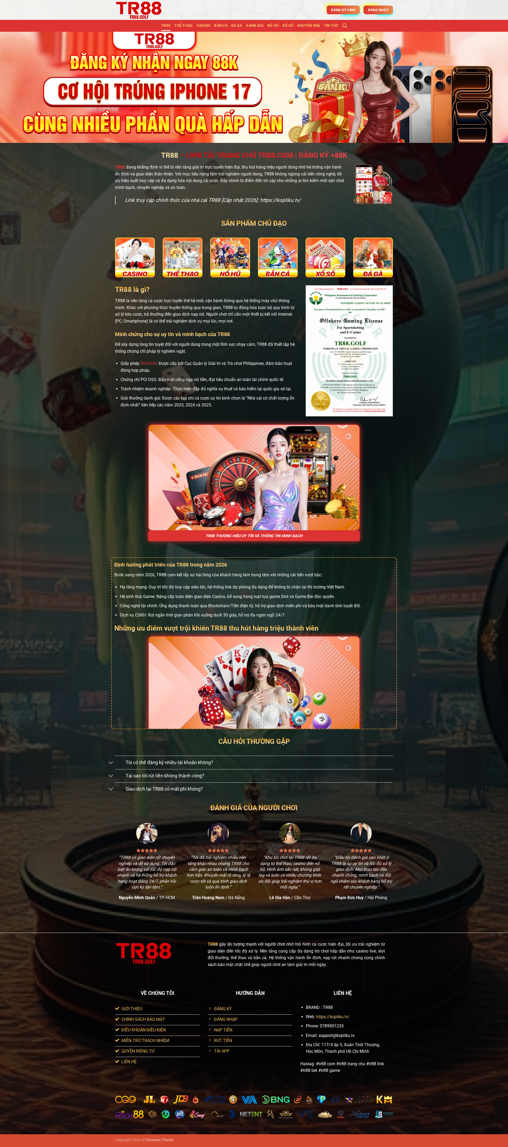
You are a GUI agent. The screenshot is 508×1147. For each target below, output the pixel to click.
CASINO (204, 25)
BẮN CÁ (221, 25)
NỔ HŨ (273, 25)
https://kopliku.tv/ (333, 1016)
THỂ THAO (183, 25)
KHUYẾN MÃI (308, 25)
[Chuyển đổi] (111, 763)
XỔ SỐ (287, 25)
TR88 (165, 25)
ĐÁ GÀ (236, 25)
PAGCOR (148, 363)
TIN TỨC (331, 25)
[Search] (344, 25)
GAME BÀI (254, 25)
